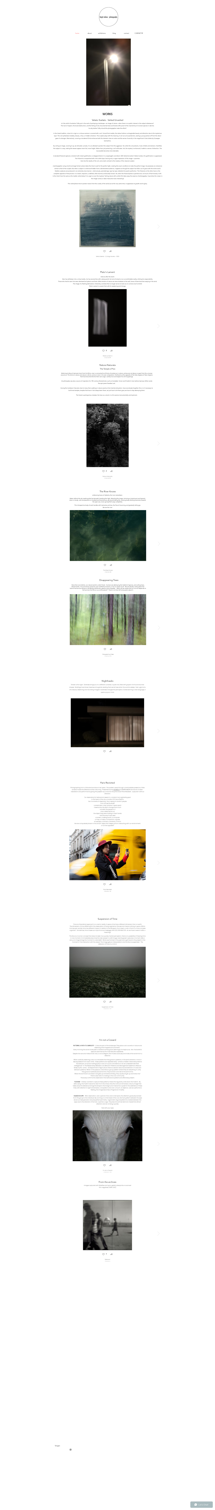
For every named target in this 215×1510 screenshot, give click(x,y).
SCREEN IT (117, 790)
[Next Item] (158, 226)
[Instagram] (70, 1450)
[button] (110, 251)
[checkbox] (104, 251)
